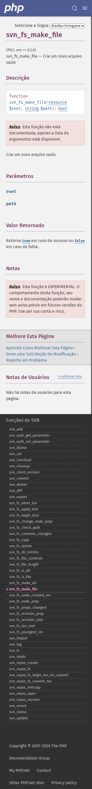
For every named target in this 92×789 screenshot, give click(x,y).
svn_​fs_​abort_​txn (23, 503)
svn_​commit (19, 478)
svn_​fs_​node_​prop (24, 601)
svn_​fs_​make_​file (23, 589)
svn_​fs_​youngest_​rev (26, 632)
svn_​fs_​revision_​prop (26, 614)
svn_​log (15, 644)
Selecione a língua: (32, 25)
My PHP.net (19, 770)
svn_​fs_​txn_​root (22, 626)
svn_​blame (18, 448)
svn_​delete (18, 484)
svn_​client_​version (24, 472)
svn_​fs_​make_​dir (23, 583)
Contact (44, 770)
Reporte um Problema (26, 360)
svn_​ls (14, 650)
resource (57, 102)
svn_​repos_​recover (24, 700)
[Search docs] (75, 8)
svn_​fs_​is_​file (20, 577)
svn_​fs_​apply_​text (23, 509)
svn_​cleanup (19, 466)
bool (62, 108)
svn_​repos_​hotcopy (25, 687)
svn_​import (18, 638)
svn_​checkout (20, 460)
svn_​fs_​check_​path (24, 527)
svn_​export (18, 497)
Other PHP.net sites (26, 782)
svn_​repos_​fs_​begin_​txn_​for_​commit (38, 675)
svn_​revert (17, 706)
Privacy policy (64, 782)
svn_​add (16, 429)
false (79, 241)
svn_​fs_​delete (20, 546)
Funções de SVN (22, 420)
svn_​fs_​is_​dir (19, 571)
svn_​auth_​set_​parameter (29, 441)
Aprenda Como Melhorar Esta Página (39, 347)
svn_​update (18, 718)
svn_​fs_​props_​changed (27, 607)
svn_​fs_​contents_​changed (30, 534)
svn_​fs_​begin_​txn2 (24, 515)
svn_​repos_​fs (20, 669)
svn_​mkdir (17, 657)
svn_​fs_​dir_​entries (24, 552)
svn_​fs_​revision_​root (26, 620)
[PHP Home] (14, 8)
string (32, 108)
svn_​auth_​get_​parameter (29, 435)
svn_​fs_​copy (19, 540)
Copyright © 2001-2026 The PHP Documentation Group (38, 752)
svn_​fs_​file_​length (24, 564)
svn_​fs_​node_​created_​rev (30, 595)
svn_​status (18, 712)
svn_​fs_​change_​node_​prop (30, 521)
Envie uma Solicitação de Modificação (41, 354)
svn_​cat (15, 454)
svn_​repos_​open (22, 693)
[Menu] (85, 8)
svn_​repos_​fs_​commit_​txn (30, 681)
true (26, 241)
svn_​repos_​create (23, 663)
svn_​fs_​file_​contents (26, 558)
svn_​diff (15, 491)
